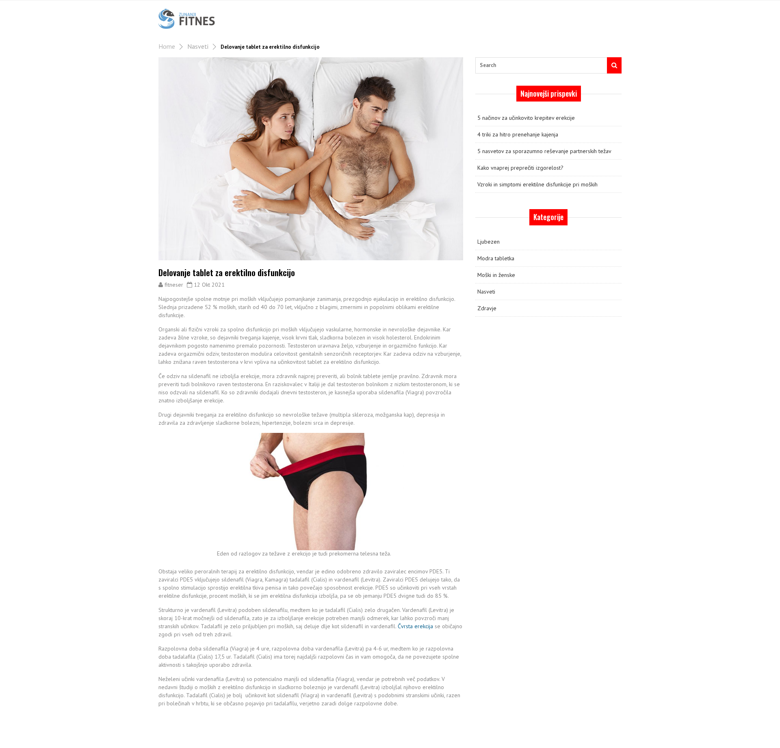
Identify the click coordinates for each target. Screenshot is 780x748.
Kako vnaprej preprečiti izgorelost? (520, 167)
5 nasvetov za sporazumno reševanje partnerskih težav (544, 151)
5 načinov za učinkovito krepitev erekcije (526, 117)
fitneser (174, 284)
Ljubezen (488, 241)
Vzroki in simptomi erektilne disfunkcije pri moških (537, 184)
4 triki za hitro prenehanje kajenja (517, 134)
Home (166, 46)
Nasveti (197, 46)
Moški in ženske (496, 275)
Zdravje (486, 308)
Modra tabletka (495, 258)
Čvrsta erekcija (415, 626)
